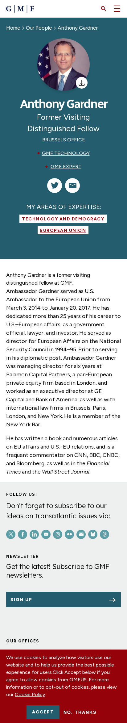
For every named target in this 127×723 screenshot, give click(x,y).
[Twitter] (54, 185)
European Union (63, 230)
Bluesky (92, 534)
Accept (43, 712)
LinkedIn (34, 534)
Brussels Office (63, 140)
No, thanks (79, 712)
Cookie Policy (30, 694)
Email (81, 534)
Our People (39, 28)
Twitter (10, 534)
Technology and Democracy (63, 219)
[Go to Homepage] (20, 9)
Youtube (46, 534)
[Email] (72, 185)
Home (13, 28)
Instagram (57, 534)
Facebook (22, 534)
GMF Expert (66, 166)
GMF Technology (66, 153)
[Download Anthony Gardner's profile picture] (82, 83)
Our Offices (22, 641)
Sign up (21, 599)
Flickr (69, 534)
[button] (103, 8)
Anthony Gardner (78, 28)
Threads (104, 534)
